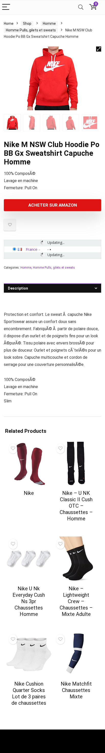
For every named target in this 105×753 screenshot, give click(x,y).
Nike (29, 493)
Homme (49, 23)
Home (9, 23)
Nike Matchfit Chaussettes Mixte (76, 690)
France (31, 249)
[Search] (81, 7)
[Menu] (6, 7)
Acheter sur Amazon (52, 205)
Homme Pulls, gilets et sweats (31, 30)
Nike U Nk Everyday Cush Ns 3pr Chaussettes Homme (28, 601)
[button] (98, 49)
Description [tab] (18, 288)
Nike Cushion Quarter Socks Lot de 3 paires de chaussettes (28, 693)
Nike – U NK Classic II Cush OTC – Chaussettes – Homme (76, 506)
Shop (27, 23)
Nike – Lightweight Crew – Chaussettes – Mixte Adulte (76, 601)
